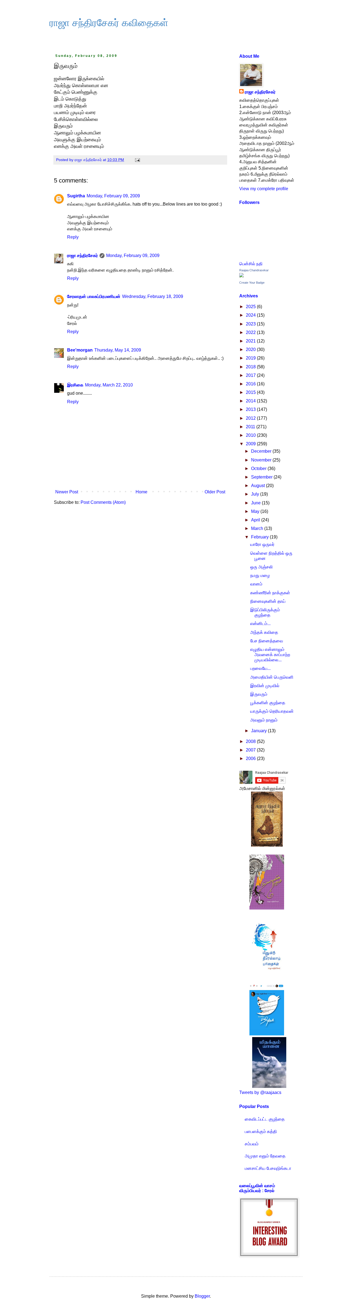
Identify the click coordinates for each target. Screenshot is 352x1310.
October (259, 468)
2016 (251, 384)
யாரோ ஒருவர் (262, 544)
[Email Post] (137, 159)
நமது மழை (260, 575)
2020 (251, 349)
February (260, 537)
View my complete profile (263, 188)
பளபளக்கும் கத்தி (261, 1131)
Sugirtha (76, 196)
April (256, 520)
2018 (251, 366)
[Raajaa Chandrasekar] (241, 275)
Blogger (202, 1296)
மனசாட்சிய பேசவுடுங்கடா (268, 1168)
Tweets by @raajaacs (260, 1092)
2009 (251, 443)
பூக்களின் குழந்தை (267, 702)
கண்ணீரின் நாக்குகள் (270, 592)
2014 (251, 401)
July (255, 494)
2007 (251, 750)
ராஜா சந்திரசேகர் (82, 255)
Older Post (215, 492)
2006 (251, 758)
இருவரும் (258, 694)
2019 (251, 358)
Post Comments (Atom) (103, 502)
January (259, 730)
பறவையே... (260, 668)
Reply (73, 237)
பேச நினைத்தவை (266, 641)
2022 (251, 332)
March (257, 528)
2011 (251, 426)
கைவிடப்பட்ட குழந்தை (265, 1119)
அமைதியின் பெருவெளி (271, 677)
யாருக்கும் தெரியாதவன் (272, 711)
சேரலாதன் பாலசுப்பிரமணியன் (93, 296)
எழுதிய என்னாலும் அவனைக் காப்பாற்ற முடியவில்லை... (270, 654)
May (255, 511)
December (262, 451)
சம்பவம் (251, 1144)
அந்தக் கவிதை (264, 632)
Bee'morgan (80, 350)
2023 (251, 324)
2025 (251, 306)
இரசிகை (75, 385)
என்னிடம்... (260, 623)
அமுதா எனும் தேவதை (265, 1156)
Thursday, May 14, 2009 (117, 350)
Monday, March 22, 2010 (109, 385)
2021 (251, 341)
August (258, 485)
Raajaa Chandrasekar (254, 270)
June (256, 503)
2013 (251, 409)
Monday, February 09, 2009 (113, 196)
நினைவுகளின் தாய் (267, 601)
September (262, 477)
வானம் (256, 584)
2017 (251, 375)
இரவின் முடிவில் (264, 685)
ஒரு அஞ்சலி (261, 567)
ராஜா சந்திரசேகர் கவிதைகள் (109, 22)
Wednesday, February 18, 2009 (152, 296)
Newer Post (66, 492)
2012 (251, 418)
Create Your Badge (252, 282)
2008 (251, 741)
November (262, 460)
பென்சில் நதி (251, 263)
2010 (251, 435)
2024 (251, 315)
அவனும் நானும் (263, 720)
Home (141, 492)
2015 (251, 392)
